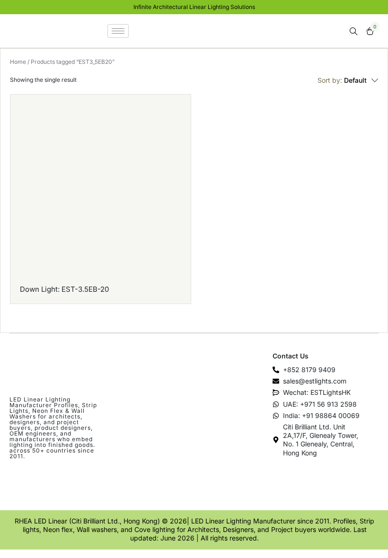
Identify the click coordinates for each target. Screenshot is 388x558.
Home (18, 61)
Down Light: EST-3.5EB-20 (64, 289)
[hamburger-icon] (118, 31)
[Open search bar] (354, 31)
